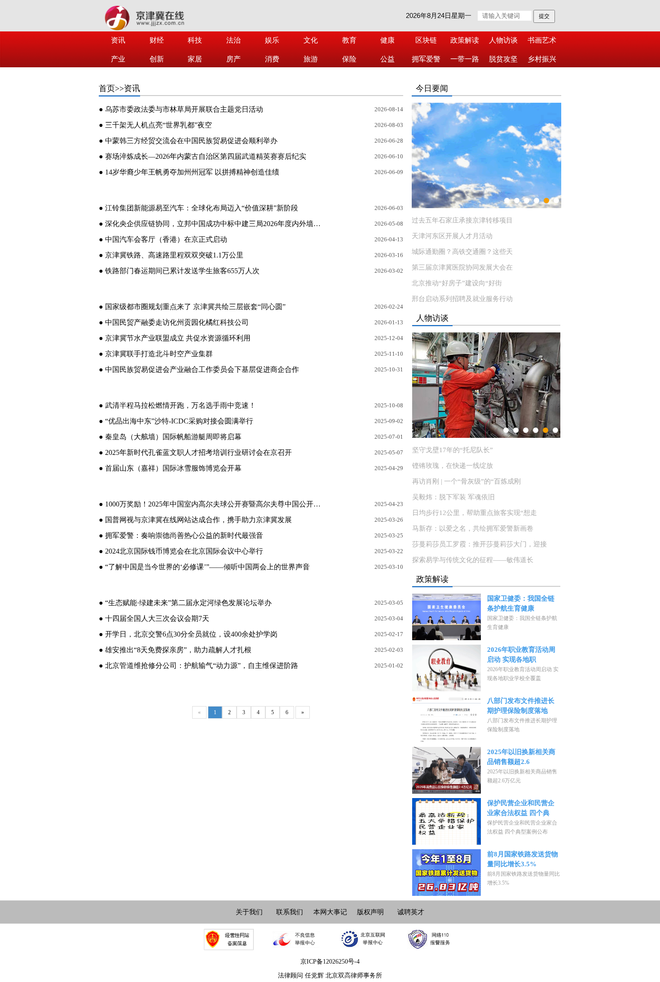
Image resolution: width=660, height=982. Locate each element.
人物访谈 (503, 40)
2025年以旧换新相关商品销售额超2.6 (521, 756)
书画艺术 (542, 40)
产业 (118, 59)
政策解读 (464, 40)
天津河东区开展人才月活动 (452, 236)
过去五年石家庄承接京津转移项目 (462, 220)
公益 (387, 59)
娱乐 (272, 40)
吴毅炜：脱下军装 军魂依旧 (453, 497)
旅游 (311, 59)
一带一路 (464, 59)
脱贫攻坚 (503, 59)
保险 (349, 59)
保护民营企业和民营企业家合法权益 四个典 (520, 807)
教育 (349, 40)
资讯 (118, 40)
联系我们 (289, 912)
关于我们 (249, 912)
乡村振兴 (542, 59)
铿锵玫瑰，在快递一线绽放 (452, 465)
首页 (107, 88)
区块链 (426, 40)
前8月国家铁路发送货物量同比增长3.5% (522, 859)
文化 (311, 40)
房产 (233, 59)
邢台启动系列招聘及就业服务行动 (462, 298)
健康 (387, 40)
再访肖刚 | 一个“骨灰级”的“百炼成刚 (466, 481)
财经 (157, 40)
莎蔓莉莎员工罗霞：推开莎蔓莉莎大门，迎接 (479, 544)
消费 (272, 59)
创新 (157, 59)
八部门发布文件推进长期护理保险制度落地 (520, 705)
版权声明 (370, 912)
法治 (233, 40)
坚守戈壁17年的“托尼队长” (452, 450)
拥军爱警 (426, 59)
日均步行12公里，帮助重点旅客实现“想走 (474, 512)
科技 (195, 40)
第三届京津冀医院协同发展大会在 (462, 267)
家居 (195, 59)
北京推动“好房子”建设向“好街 (457, 283)
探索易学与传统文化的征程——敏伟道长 (472, 559)
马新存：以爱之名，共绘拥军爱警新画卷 (472, 528)
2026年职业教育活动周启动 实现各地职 (521, 654)
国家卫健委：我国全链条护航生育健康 (520, 603)
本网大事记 (330, 912)
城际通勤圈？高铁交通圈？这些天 (462, 251)
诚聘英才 (410, 912)
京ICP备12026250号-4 (330, 961)
